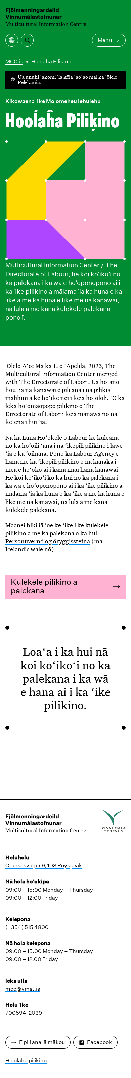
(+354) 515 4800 (27, 927)
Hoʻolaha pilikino (26, 1060)
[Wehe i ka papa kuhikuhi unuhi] (11, 40)
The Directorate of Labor (53, 382)
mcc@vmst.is (22, 989)
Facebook (99, 1042)
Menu (105, 40)
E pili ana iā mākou (42, 1042)
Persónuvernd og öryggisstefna (47, 541)
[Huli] (27, 40)
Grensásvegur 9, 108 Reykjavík (43, 865)
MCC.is (14, 61)
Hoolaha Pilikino (51, 61)
